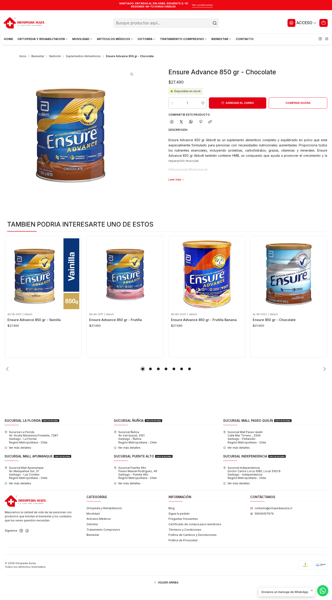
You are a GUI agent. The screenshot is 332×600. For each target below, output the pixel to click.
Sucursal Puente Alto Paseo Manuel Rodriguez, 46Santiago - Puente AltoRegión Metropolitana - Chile (137, 473)
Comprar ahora (298, 103)
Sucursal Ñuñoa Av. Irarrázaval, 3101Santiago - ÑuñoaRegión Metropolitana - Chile (137, 437)
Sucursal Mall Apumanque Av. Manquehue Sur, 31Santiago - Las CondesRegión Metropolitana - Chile (28, 473)
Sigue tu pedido (179, 513)
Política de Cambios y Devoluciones (192, 535)
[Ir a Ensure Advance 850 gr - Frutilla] (125, 274)
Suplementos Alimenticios (83, 56)
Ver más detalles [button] (20, 447)
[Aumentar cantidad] (203, 103)
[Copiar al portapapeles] (210, 121)
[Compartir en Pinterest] (200, 121)
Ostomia (92, 524)
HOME (8, 39)
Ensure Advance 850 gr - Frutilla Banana (204, 320)
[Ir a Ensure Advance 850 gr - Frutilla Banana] (207, 274)
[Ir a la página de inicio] (24, 23)
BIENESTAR (219, 39)
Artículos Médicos (99, 518)
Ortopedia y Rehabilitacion (104, 508)
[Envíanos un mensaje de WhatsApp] (322, 590)
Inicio (22, 56)
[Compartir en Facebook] (171, 121)
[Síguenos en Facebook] (326, 39)
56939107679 (264, 513)
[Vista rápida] (12, 273)
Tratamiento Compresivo (103, 529)
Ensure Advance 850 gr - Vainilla (34, 320)
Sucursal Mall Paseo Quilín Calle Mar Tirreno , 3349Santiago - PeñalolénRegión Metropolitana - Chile (247, 437)
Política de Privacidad (182, 540)
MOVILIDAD (80, 39)
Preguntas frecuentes (183, 518)
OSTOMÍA (145, 39)
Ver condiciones (202, 5)
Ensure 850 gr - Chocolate (274, 320)
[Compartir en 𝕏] (181, 121)
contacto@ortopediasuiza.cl (273, 508)
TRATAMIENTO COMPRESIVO (182, 39)
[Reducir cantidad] (172, 103)
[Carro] (324, 23)
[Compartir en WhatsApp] (191, 121)
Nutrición (55, 56)
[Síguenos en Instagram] (320, 39)
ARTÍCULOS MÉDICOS (113, 39)
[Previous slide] (8, 369)
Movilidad (93, 513)
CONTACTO (245, 39)
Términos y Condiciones (184, 529)
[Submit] (215, 23)
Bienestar (37, 56)
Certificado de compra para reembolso (194, 524)
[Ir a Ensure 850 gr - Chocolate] (289, 274)
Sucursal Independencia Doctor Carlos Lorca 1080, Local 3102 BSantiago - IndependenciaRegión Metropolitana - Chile (254, 473)
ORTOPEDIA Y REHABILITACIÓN (41, 39)
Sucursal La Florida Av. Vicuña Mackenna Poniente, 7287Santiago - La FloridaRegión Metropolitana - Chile (33, 437)
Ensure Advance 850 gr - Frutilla (115, 320)
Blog (171, 508)
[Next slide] (323, 369)
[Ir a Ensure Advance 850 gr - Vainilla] (43, 274)
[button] (142, 369)
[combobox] (166, 23)
